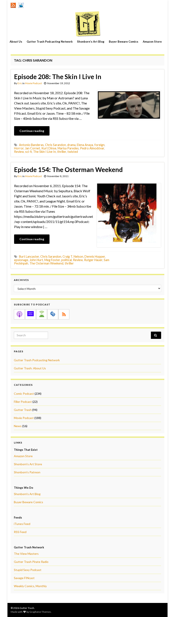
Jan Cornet (32, 148)
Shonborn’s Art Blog (90, 41)
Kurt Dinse (48, 148)
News (18, 426)
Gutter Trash (23, 410)
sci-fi (28, 151)
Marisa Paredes (68, 148)
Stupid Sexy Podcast (27, 570)
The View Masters (26, 553)
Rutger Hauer (93, 260)
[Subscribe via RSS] (63, 314)
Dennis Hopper (95, 256)
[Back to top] (165, 607)
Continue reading (31, 131)
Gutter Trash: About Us (30, 368)
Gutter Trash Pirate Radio (31, 562)
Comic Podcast (24, 393)
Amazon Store (152, 41)
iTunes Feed (22, 524)
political (66, 260)
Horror (19, 148)
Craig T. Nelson (73, 256)
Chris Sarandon (55, 145)
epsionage (21, 260)
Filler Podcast (23, 401)
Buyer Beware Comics (123, 41)
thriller (61, 151)
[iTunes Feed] (21, 4)
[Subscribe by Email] (52, 314)
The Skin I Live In (44, 151)
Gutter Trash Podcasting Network (50, 41)
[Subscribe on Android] (41, 314)
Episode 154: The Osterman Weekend (68, 169)
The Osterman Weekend (46, 263)
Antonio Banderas (31, 145)
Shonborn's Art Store (28, 464)
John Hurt (36, 260)
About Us (16, 41)
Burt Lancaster (29, 256)
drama (71, 145)
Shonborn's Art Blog (27, 494)
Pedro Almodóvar (92, 148)
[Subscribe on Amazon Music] (30, 314)
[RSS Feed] (13, 4)
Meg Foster (52, 260)
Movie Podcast (33, 83)
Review (19, 151)
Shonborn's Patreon (27, 472)
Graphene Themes (40, 611)
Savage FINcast (24, 578)
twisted (72, 151)
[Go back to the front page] (87, 23)
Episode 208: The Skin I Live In (57, 76)
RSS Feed (20, 532)
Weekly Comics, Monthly (30, 586)
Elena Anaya (85, 145)
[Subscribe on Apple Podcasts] (19, 314)
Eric (20, 83)
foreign (99, 145)
